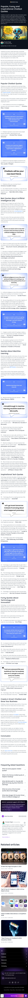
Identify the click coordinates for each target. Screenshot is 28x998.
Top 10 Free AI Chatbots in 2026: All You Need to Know (12, 890)
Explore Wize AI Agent (6, 809)
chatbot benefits (7, 92)
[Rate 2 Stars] (20, 816)
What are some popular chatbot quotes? (11, 769)
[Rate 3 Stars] (22, 816)
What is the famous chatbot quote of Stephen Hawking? (13, 776)
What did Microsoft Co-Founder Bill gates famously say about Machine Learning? (12, 782)
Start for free (14, 995)
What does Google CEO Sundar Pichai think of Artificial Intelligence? (13, 796)
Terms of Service (19, 989)
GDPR (23, 989)
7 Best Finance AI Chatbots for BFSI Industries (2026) (11, 939)
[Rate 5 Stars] (25, 816)
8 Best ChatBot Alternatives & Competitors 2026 (13, 914)
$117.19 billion (13, 367)
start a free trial (8, 750)
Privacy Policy (12, 989)
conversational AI (18, 211)
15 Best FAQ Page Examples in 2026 (11, 866)
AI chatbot (16, 714)
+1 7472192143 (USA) (9, 975)
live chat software (22, 722)
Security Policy (6, 989)
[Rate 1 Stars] (19, 816)
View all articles (5, 837)
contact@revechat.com (10, 978)
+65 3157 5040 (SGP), (9, 973)
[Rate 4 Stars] (24, 816)
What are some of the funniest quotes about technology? (11, 790)
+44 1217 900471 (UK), (20, 973)
